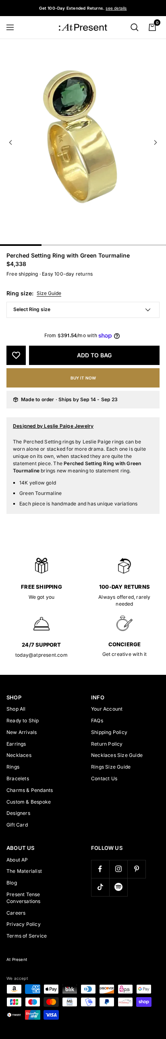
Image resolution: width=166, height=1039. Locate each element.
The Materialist (24, 871)
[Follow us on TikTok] (100, 887)
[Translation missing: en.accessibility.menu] (13, 27)
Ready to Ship (22, 720)
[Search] (134, 27)
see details (116, 8)
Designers (18, 813)
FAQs (97, 720)
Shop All (16, 709)
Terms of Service (26, 936)
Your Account (106, 709)
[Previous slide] (10, 142)
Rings (12, 767)
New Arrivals (21, 732)
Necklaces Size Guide (117, 755)
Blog (11, 883)
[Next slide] (155, 142)
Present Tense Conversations (23, 897)
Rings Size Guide (111, 767)
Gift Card (17, 825)
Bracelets (17, 778)
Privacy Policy (23, 924)
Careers (15, 913)
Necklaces (18, 755)
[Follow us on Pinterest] (136, 869)
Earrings (16, 744)
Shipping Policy (109, 732)
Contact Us (104, 778)
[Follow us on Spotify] (118, 887)
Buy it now (83, 377)
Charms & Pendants (29, 790)
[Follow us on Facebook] (100, 869)
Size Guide (49, 293)
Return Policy (107, 744)
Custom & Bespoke (28, 802)
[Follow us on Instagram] (118, 869)
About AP (17, 860)
